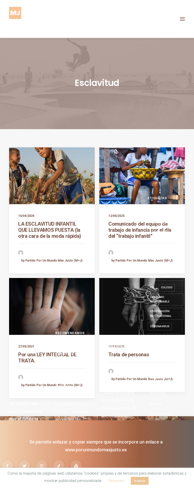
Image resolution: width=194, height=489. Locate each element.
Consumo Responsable (159, 299)
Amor (154, 247)
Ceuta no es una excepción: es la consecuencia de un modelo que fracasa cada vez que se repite (119, 412)
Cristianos (158, 358)
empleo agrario (162, 414)
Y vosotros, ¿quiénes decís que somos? (70, 353)
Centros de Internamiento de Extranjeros (163, 272)
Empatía (156, 404)
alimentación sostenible (160, 234)
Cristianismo (159, 347)
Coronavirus (159, 326)
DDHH (177, 358)
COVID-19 (171, 337)
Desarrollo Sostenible (159, 381)
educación (158, 393)
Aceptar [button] (140, 481)
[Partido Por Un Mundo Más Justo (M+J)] (15, 19)
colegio (167, 287)
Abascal (156, 212)
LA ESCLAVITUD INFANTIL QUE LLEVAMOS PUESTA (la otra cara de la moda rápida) (49, 230)
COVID (154, 337)
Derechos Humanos (164, 368)
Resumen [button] (116, 480)
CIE (152, 287)
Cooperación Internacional (161, 314)
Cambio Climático (163, 258)
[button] (182, 19)
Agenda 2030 (159, 222)
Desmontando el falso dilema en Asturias (71, 378)
